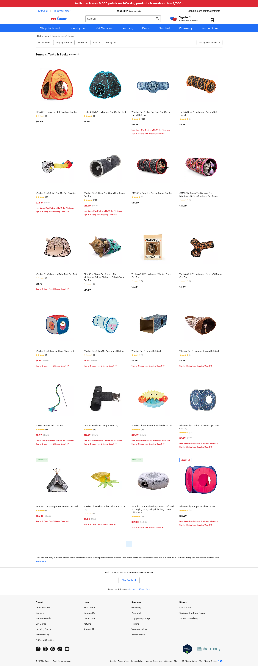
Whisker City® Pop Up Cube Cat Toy (197, 506)
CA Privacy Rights (189, 661)
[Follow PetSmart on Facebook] (38, 649)
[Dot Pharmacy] (208, 649)
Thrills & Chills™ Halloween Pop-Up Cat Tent (105, 112)
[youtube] (67, 649)
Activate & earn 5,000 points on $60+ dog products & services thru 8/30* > (129, 3)
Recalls (113, 661)
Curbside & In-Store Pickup (192, 613)
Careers (40, 613)
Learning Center (44, 629)
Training (135, 623)
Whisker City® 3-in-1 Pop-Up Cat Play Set (56, 193)
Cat (39, 36)
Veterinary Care (139, 629)
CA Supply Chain (171, 661)
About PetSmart (43, 607)
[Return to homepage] (59, 18)
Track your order (61, 11)
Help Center (89, 607)
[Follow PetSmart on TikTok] (59, 649)
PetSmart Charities (45, 640)
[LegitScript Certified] (187, 649)
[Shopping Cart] (216, 20)
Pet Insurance (138, 634)
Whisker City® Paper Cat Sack (146, 351)
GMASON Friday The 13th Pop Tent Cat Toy (56, 112)
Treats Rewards (43, 618)
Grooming (136, 607)
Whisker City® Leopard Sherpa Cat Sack (199, 351)
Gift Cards (41, 623)
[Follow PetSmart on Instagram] (45, 649)
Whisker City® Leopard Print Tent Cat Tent (56, 274)
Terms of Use (123, 661)
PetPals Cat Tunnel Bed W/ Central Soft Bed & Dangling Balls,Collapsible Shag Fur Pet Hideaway (152, 509)
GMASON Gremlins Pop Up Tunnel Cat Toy (151, 193)
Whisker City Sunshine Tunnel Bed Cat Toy (151, 425)
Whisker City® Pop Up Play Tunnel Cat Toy (104, 351)
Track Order (89, 618)
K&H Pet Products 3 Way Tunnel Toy (101, 425)
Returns (87, 623)
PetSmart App (42, 634)
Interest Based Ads (154, 661)
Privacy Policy (137, 661)
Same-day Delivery (188, 618)
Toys (46, 36)
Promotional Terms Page (139, 589)
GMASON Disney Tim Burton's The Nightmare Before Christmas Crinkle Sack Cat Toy (104, 277)
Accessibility (90, 629)
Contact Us (89, 613)
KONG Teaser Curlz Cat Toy (49, 425)
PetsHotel (136, 613)
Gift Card (43, 11)
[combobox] (123, 18)
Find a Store (185, 607)
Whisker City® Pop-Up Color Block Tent (55, 351)
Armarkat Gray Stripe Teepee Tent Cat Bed (57, 506)
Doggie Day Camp (140, 618)
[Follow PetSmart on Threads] (52, 649)
